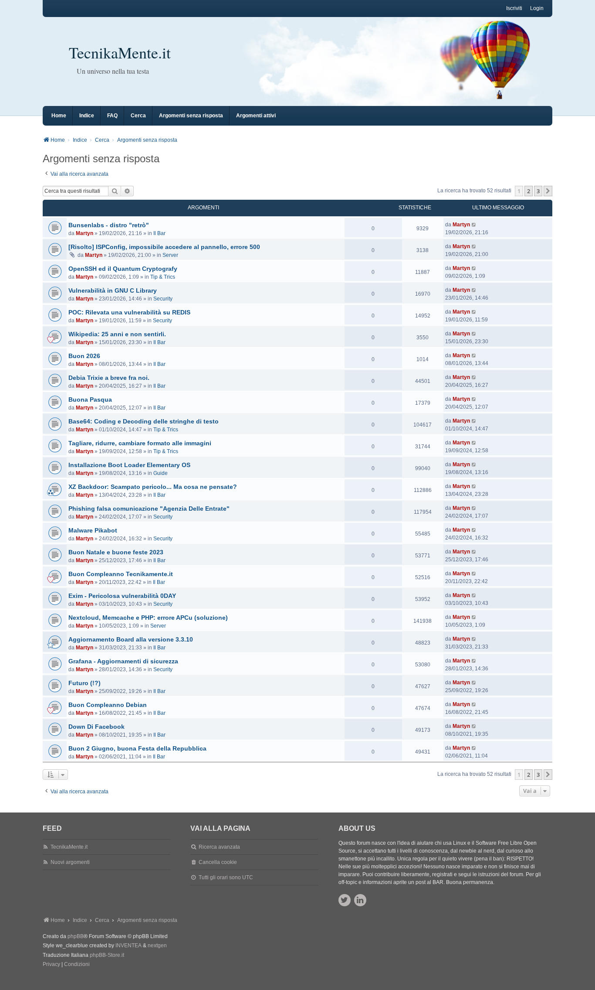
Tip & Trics (162, 277)
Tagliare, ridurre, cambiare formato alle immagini (139, 443)
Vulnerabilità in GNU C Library (112, 290)
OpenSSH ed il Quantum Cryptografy (122, 268)
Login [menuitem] (537, 8)
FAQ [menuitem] (112, 116)
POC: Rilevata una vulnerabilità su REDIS (129, 312)
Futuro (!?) (84, 682)
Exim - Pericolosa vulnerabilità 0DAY (122, 595)
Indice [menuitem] (86, 116)
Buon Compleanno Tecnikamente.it (120, 573)
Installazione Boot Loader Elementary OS (129, 464)
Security (162, 299)
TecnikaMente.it (120, 52)
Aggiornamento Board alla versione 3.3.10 (130, 639)
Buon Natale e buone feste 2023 (115, 552)
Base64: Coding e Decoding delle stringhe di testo (143, 421)
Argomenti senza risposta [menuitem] (191, 116)
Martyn (84, 233)
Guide (160, 473)
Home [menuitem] (58, 116)
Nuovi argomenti (70, 862)
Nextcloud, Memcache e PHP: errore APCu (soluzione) (148, 617)
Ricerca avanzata (219, 847)
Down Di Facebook (96, 726)
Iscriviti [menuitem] (514, 8)
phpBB (76, 936)
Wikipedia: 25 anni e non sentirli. (117, 334)
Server (170, 255)
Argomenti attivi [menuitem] (256, 116)
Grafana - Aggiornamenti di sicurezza (123, 661)
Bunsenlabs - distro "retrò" (108, 225)
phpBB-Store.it (107, 955)
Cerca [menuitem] (138, 116)
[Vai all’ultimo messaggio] (474, 225)
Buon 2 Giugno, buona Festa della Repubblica (137, 748)
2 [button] (528, 191)
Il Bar (159, 233)
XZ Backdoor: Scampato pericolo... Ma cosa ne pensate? (152, 486)
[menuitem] (51, 965)
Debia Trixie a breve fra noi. (108, 377)
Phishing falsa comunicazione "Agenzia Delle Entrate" (149, 508)
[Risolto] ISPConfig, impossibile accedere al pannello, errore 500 (164, 246)
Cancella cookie (218, 862)
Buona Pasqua (90, 399)
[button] (548, 191)
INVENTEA (128, 945)
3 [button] (538, 191)
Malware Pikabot (92, 530)
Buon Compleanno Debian (107, 704)
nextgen (157, 945)
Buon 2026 (84, 355)
